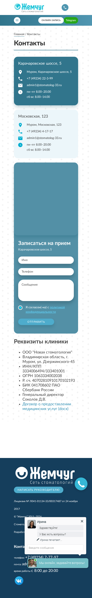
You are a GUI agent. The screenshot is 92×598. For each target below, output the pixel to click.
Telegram (71, 20)
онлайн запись (51, 20)
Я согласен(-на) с (45, 309)
